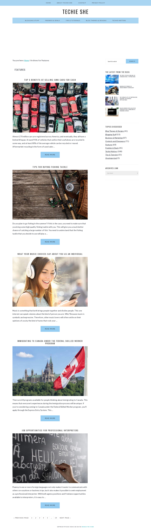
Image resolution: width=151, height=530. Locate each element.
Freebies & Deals (112, 148)
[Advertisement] (75, 41)
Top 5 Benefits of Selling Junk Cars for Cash (50, 79)
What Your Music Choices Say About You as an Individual (50, 254)
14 (56, 518)
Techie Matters (111, 151)
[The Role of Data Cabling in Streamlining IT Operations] (112, 80)
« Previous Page (21, 518)
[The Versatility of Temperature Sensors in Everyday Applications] (112, 101)
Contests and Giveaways (115, 141)
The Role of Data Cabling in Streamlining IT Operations (127, 76)
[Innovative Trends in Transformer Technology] (112, 91)
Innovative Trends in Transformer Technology (127, 86)
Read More (50, 155)
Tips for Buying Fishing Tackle (50, 167)
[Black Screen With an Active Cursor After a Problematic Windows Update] (112, 112)
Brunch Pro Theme (88, 527)
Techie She (75, 11)
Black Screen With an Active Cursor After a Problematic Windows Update (128, 109)
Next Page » (65, 518)
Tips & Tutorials (111, 155)
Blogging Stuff (111, 134)
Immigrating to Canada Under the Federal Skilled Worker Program (50, 342)
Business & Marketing (114, 138)
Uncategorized (111, 158)
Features (108, 145)
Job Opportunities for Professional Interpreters (50, 430)
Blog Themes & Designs (114, 131)
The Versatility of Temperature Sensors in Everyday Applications (128, 98)
